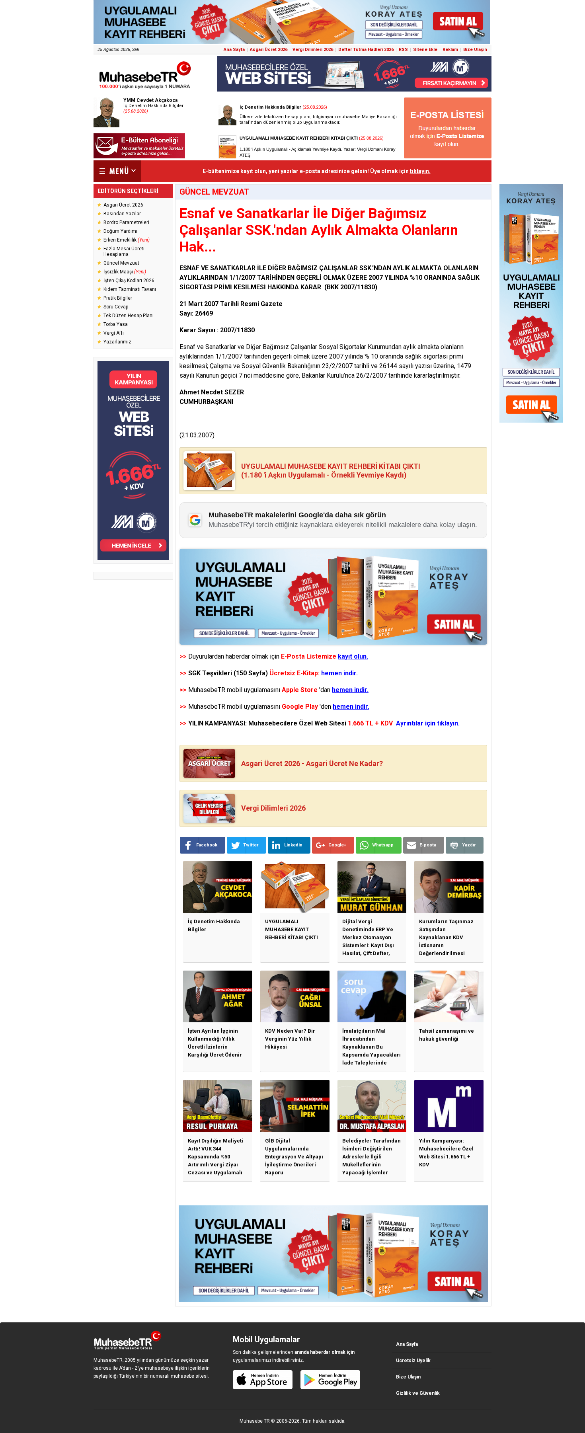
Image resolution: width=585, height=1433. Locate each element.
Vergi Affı (113, 333)
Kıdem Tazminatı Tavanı (129, 289)
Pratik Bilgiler (117, 298)
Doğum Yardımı (120, 231)
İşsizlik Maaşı (124, 272)
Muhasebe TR (255, 1421)
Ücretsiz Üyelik (413, 1360)
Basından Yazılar (122, 213)
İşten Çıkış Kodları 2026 (128, 280)
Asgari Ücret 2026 (268, 49)
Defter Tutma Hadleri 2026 (366, 49)
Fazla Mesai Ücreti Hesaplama (123, 251)
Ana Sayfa (234, 49)
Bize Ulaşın (475, 49)
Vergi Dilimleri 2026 (312, 49)
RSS (403, 49)
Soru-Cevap (115, 307)
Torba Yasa (115, 324)
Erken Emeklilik (126, 240)
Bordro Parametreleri (126, 222)
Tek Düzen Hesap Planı (128, 315)
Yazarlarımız (117, 342)
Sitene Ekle (425, 49)
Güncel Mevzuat (121, 263)
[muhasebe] (145, 89)
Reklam (450, 49)
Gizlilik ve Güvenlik (418, 1393)
